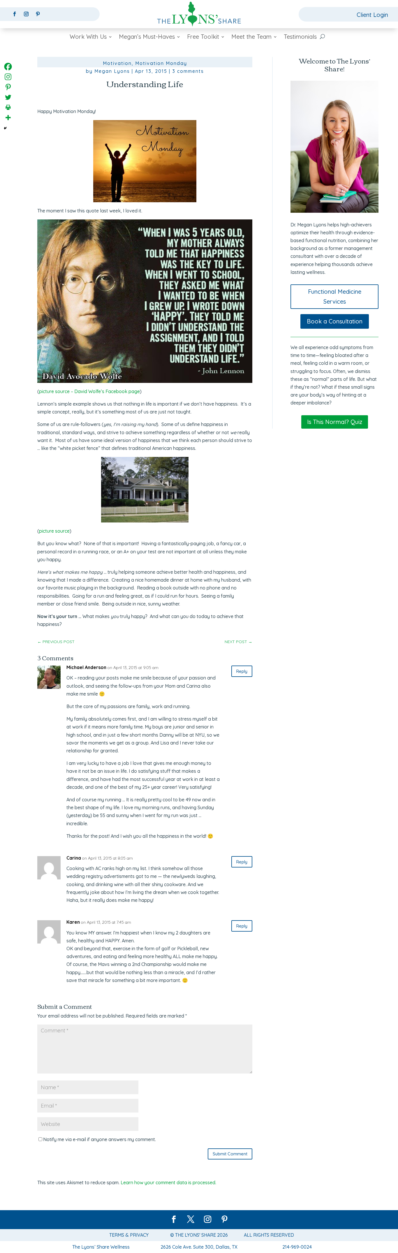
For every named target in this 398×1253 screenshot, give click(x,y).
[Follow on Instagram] (26, 14)
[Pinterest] (8, 87)
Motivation (117, 63)
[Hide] (5, 128)
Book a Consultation (334, 321)
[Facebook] (8, 66)
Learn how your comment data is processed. (168, 1182)
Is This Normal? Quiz (334, 421)
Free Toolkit (203, 37)
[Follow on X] (190, 1219)
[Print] (8, 107)
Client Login (372, 14)
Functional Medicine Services (334, 296)
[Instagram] (8, 77)
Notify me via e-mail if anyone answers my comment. (99, 1139)
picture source (54, 531)
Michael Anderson (86, 667)
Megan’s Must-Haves (147, 37)
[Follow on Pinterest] (38, 14)
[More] (8, 117)
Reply (241, 671)
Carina (73, 858)
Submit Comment (230, 1154)
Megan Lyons (112, 71)
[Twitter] (8, 97)
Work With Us (88, 37)
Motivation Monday (161, 63)
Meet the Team (251, 37)
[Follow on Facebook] (14, 14)
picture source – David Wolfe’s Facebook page (89, 391)
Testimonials (300, 37)
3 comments (188, 71)
